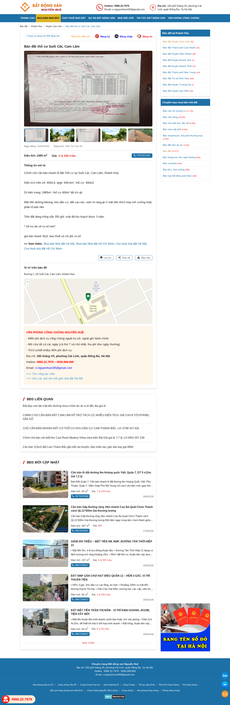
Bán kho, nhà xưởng (174, 169)
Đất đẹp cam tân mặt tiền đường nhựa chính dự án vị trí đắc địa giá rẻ (64, 405)
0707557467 (143, 155)
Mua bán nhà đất (48, 18)
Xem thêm (88, 643)
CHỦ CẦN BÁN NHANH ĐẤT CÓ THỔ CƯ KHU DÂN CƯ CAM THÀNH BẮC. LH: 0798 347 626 (81, 428)
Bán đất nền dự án (173, 145)
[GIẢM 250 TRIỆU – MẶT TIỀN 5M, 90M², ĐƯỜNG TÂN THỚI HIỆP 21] (45, 553)
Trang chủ (27, 18)
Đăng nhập (126, 36)
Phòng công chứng (171, 690)
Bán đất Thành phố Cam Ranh (179, 47)
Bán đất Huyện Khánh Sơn (177, 60)
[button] (149, 88)
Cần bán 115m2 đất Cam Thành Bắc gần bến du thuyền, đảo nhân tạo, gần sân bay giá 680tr (78, 447)
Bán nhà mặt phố (172, 129)
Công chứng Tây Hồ (67, 685)
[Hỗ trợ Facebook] (225, 685)
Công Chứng (129, 685)
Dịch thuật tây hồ (111, 685)
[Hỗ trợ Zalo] (225, 676)
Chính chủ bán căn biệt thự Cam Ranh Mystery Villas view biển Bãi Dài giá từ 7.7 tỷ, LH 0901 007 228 (83, 437)
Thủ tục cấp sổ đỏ (147, 685)
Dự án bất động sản (101, 18)
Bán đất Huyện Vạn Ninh (176, 90)
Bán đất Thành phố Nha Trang (179, 72)
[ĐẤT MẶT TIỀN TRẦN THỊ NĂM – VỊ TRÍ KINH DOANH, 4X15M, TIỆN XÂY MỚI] (45, 622)
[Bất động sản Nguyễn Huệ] (41, 7)
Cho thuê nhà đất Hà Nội (131, 243)
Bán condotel (170, 163)
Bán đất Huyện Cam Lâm (176, 41)
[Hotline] (6, 699)
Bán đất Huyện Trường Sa (177, 84)
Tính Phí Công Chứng (169, 685)
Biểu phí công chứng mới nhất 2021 (66, 690)
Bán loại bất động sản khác (177, 175)
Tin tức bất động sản (151, 18)
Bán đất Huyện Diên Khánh (177, 53)
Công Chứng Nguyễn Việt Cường (102, 690)
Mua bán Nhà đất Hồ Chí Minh (95, 243)
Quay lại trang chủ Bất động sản (44, 36)
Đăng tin (147, 36)
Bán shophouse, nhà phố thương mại (183, 135)
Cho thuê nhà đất (74, 18)
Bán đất (167, 151)
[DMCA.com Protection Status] (115, 697)
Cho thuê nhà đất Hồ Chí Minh (43, 248)
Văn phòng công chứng (183, 18)
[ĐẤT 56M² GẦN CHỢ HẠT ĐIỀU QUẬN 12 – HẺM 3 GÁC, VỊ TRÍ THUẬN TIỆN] (45, 587)
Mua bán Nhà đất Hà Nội (59, 243)
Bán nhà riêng (170, 117)
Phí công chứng (190, 685)
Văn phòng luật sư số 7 (43, 685)
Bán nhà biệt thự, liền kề (176, 123)
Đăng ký (105, 36)
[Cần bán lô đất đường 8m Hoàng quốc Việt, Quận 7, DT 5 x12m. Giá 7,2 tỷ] (45, 484)
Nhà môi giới (126, 18)
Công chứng (127, 690)
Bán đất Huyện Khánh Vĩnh (177, 66)
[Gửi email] (225, 694)
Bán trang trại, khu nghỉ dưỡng (179, 157)
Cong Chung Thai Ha (90, 685)
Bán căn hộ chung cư (174, 110)
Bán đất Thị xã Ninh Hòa (176, 78)
